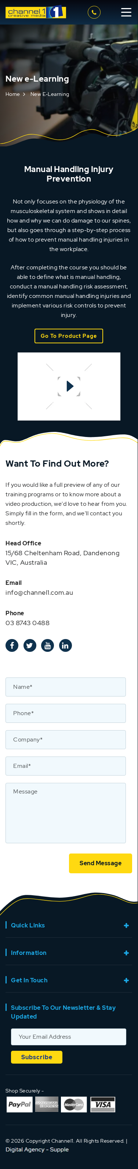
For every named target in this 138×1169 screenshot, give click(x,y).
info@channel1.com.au (39, 592)
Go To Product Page (69, 336)
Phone (15, 613)
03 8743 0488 (95, 12)
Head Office (23, 543)
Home (13, 94)
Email (14, 583)
